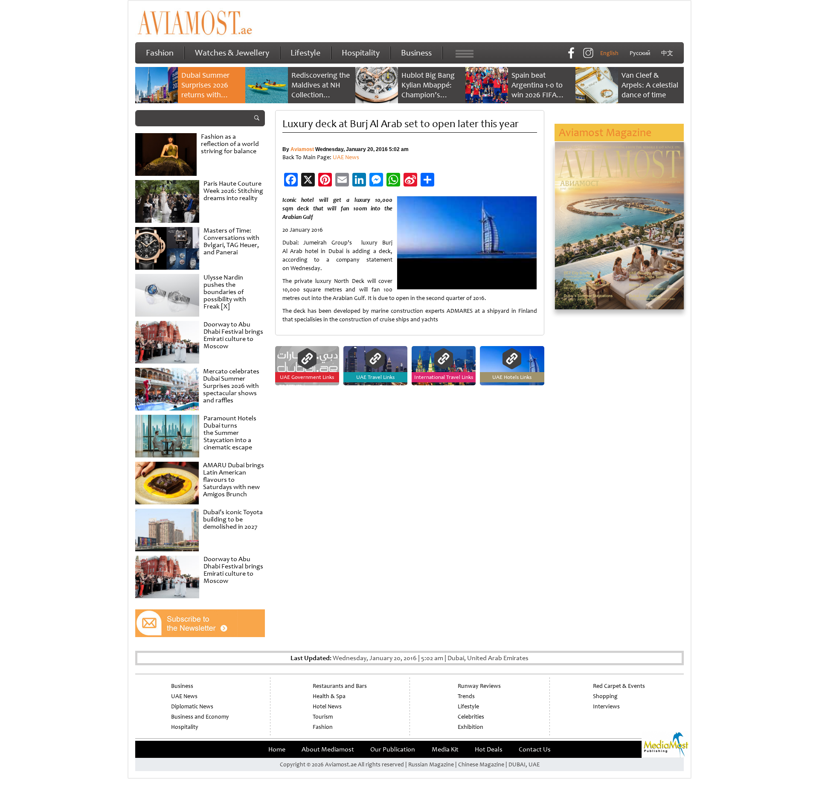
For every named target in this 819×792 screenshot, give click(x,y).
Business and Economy (200, 716)
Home (276, 749)
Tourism (323, 716)
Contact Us (535, 749)
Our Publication (392, 749)
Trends (466, 696)
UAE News (346, 157)
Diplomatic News (192, 706)
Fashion (160, 52)
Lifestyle (305, 52)
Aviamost (302, 149)
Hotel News (327, 706)
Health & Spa (329, 696)
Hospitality (361, 52)
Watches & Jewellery (232, 52)
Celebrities (471, 716)
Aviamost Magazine (605, 132)
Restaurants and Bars (340, 686)
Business (416, 52)
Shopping (605, 696)
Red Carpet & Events (619, 686)
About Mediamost (328, 749)
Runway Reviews (479, 686)
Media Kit (445, 749)
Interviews (606, 706)
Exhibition (470, 727)
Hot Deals (488, 749)
